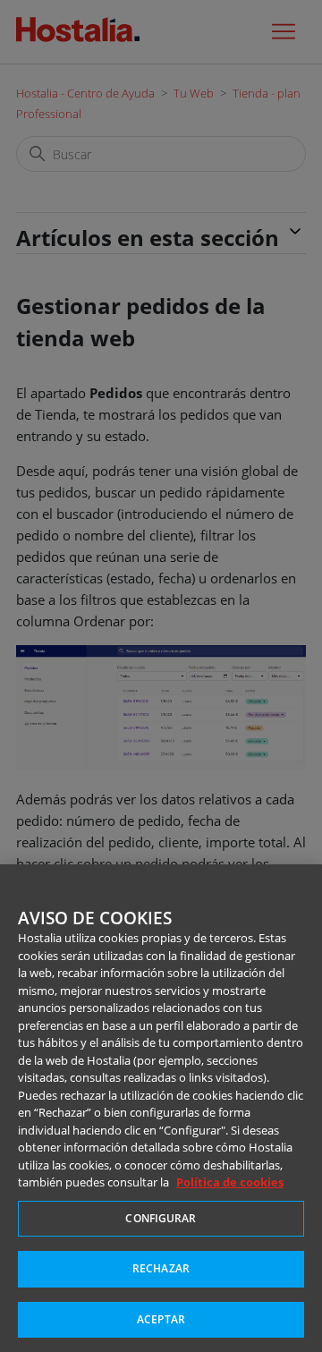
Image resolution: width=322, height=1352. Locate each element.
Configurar (160, 1218)
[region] (161, 1108)
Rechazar (161, 1268)
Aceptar (161, 1319)
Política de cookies (230, 1182)
